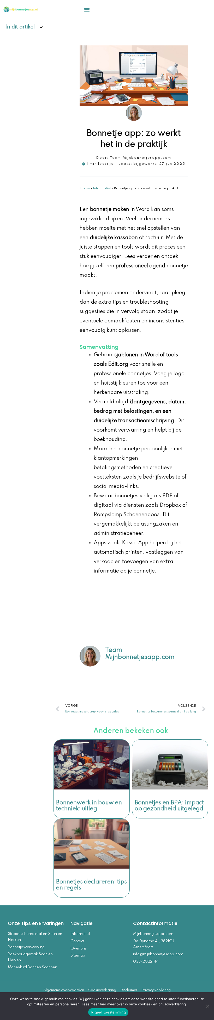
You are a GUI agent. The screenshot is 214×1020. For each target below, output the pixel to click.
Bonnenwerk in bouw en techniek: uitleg (89, 806)
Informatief (102, 188)
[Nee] (207, 1006)
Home (85, 188)
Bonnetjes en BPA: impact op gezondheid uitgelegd (169, 806)
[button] (87, 9)
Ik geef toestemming (108, 1012)
